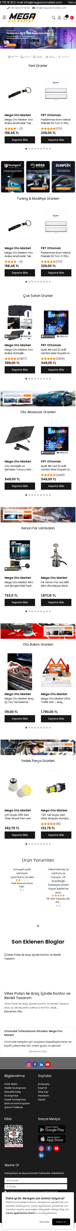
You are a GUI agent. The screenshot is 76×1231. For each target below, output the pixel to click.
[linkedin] (41, 1064)
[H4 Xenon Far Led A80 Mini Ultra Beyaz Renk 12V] (56, 555)
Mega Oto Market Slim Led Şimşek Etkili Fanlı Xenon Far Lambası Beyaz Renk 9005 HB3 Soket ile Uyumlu (19, 584)
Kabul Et (61, 1221)
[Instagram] (42, 1148)
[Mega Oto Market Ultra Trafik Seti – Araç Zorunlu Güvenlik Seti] (56, 671)
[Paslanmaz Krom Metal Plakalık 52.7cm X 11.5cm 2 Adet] (56, 92)
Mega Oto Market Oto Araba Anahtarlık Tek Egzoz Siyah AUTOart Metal (19, 121)
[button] (4, 18)
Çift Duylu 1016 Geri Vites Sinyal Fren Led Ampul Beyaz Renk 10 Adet (18, 816)
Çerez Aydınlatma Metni (20, 1212)
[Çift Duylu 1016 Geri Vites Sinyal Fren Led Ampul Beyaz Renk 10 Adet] (20, 788)
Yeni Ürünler (38, 65)
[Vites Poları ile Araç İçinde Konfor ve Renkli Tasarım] (38, 971)
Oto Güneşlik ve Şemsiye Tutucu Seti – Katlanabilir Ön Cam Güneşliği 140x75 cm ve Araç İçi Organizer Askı (20, 467)
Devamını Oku (13, 1011)
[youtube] (47, 1064)
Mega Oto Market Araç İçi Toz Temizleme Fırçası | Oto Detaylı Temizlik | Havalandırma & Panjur (20, 700)
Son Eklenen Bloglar (38, 941)
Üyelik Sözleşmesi (15, 1099)
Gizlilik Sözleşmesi (15, 1088)
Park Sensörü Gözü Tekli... (22, 885)
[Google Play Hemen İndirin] (52, 1129)
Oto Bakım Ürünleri (38, 644)
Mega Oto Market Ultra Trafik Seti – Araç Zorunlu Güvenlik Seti (55, 700)
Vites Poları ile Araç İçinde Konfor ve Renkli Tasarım (37, 995)
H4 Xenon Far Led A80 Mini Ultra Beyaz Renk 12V (55, 584)
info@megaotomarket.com (50, 7)
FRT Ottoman (51, 115)
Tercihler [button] (44, 1221)
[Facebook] (49, 1148)
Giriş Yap (43, 1092)
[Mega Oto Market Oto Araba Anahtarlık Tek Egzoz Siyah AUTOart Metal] (20, 92)
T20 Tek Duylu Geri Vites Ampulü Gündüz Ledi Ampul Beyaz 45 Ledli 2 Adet (55, 816)
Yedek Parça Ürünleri (38, 760)
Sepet (41, 1099)
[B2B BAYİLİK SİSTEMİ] (38, 38)
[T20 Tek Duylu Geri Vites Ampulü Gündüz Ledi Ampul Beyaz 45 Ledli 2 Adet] (56, 788)
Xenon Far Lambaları (38, 528)
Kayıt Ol (42, 1088)
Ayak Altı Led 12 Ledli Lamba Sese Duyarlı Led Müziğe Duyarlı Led (56, 351)
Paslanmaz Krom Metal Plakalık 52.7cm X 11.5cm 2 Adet (56, 121)
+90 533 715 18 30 (20, 7)
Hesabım (43, 1095)
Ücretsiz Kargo (12, 336)
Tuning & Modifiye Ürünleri (38, 198)
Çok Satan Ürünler (38, 295)
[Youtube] (57, 1148)
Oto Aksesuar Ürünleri (38, 412)
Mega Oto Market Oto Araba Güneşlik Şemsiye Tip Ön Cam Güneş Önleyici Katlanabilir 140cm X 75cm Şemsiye (19, 351)
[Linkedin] (42, 1155)
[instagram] (28, 1064)
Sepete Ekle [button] (20, 140)
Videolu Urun (26, 336)
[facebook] (35, 1064)
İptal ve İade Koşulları (17, 1103)
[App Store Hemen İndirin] (52, 1139)
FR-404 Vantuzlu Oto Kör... (58, 900)
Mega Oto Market (18, 115)
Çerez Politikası (13, 1107)
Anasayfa (43, 1084)
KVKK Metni (11, 1084)
